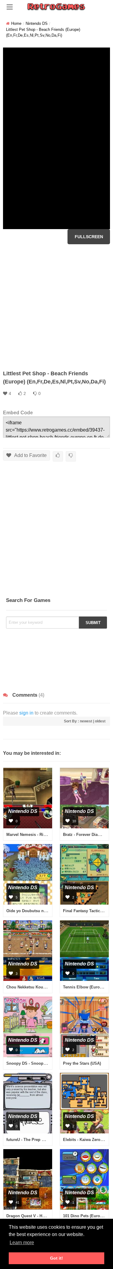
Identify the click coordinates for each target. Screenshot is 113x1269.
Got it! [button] (56, 1258)
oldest (100, 721)
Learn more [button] (22, 1242)
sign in (26, 712)
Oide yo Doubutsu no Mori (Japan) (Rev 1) (45, 911)
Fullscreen (89, 236)
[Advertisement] (56, 307)
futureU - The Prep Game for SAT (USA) (42, 1139)
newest (86, 721)
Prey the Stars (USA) (82, 1063)
